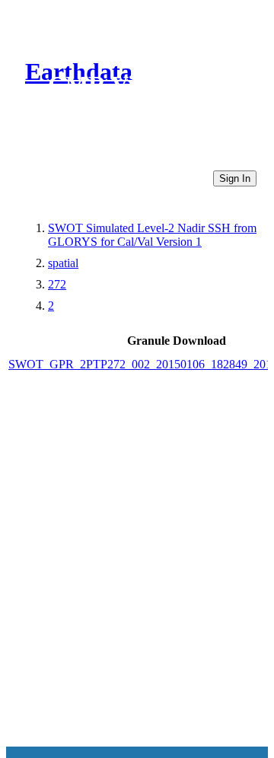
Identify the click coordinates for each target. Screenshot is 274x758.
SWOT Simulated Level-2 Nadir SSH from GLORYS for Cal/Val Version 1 (152, 234)
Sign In (234, 178)
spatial (63, 262)
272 (57, 284)
